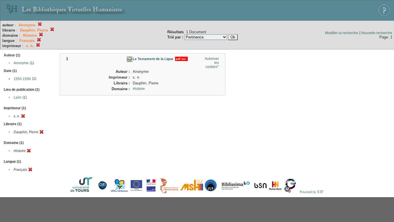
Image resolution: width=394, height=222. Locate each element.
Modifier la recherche (341, 33)
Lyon (17, 97)
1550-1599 (22, 79)
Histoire (139, 89)
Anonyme (21, 63)
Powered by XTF (312, 192)
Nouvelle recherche (376, 33)
